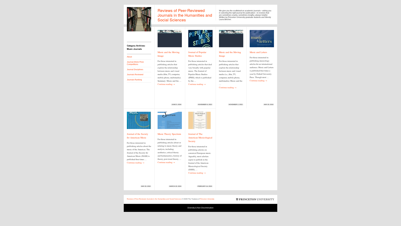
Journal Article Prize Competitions (135, 63)
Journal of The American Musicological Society (200, 137)
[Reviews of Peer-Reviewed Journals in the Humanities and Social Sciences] (139, 31)
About (129, 57)
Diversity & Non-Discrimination (200, 208)
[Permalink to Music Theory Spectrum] (170, 122)
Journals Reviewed (135, 74)
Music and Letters (258, 52)
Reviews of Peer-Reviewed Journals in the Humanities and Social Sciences (185, 14)
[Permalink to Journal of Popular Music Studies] (200, 40)
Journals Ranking (134, 80)
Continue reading (166, 84)
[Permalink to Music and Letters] (262, 40)
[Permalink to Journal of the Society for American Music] (139, 122)
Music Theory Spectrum (169, 133)
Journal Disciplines (135, 69)
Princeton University (255, 199)
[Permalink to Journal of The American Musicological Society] (199, 122)
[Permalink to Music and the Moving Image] (170, 40)
